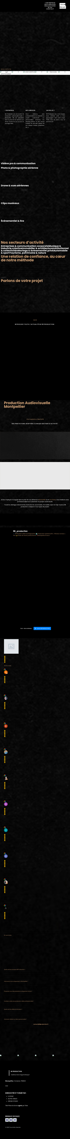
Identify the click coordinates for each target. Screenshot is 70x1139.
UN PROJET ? (50, 110)
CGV (6, 1086)
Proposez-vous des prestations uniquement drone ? (18, 991)
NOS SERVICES (50, 4)
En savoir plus (7, 935)
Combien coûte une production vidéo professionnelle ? (19, 1001)
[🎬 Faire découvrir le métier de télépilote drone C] (50, 589)
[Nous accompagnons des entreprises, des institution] (19, 575)
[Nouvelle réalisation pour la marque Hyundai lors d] (50, 546)
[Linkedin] (15, 1120)
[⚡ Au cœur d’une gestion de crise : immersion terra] (50, 560)
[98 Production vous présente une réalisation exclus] (19, 618)
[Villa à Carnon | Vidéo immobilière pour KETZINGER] (50, 604)
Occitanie (52, 500)
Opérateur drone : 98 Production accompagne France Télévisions (18, 367)
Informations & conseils (12, 338)
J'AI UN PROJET (63, 5)
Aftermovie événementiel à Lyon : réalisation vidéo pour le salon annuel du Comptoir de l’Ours (51, 342)
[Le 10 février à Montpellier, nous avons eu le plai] (50, 618)
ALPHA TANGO (12, 1099)
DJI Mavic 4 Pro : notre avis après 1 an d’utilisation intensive (19, 343)
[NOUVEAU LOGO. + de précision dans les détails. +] (19, 589)
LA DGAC (11, 1096)
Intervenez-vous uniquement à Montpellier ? (16, 981)
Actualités (39, 335)
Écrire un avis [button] (7, 665)
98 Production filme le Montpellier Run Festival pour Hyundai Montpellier (50, 367)
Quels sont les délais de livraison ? (13, 1009)
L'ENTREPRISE (9, 110)
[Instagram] (7, 1120)
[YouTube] (11, 1120)
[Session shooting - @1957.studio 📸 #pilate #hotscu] (19, 560)
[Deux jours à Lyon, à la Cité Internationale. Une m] (19, 546)
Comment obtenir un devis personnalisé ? (15, 1019)
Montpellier (42, 500)
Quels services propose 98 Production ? (14, 969)
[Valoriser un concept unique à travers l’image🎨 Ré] (19, 604)
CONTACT (50, 9)
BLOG (50, 7)
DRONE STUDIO (13, 1101)
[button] (35, 969)
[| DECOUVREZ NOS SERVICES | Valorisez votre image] (50, 575)
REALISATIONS (50, 6)
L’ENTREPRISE (50, 3)
